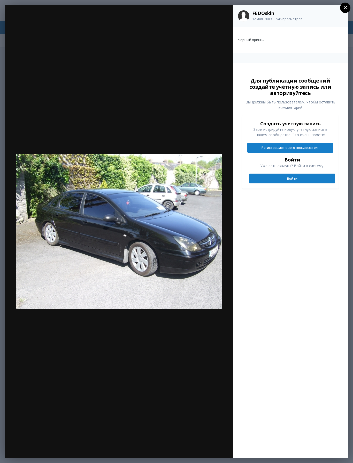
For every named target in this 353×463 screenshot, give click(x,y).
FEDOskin (263, 13)
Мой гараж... (42, 20)
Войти (292, 178)
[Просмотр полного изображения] (224, 14)
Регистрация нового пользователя (290, 147)
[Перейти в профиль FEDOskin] (243, 16)
